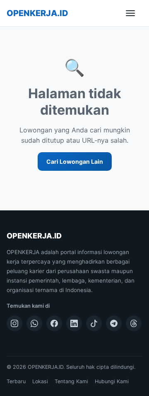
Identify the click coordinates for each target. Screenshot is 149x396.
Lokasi (40, 381)
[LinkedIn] (74, 323)
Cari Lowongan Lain (74, 161)
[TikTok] (94, 323)
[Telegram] (114, 323)
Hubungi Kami (112, 381)
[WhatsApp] (34, 323)
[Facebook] (54, 323)
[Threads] (134, 323)
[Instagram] (14, 323)
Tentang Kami (71, 381)
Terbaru (16, 381)
